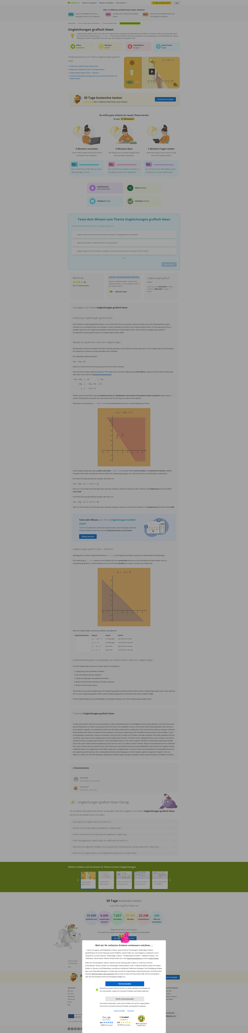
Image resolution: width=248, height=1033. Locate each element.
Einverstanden (124, 984)
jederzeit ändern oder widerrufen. (103, 974)
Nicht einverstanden (125, 999)
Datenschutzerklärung (134, 958)
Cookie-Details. (153, 958)
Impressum (130, 1010)
